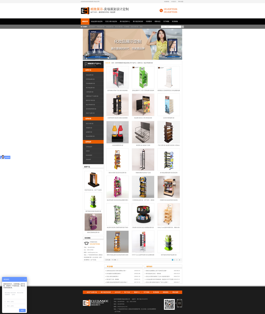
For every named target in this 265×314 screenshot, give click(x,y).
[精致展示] (85, 14)
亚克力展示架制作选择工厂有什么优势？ (157, 282)
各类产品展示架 (92, 292)
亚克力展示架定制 (111, 21)
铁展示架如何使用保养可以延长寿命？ (117, 282)
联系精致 (175, 21)
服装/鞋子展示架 (90, 100)
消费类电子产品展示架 (92, 96)
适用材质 (88, 118)
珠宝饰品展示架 (90, 87)
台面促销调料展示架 (117, 145)
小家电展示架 (89, 92)
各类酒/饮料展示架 (91, 109)
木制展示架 (89, 128)
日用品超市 (89, 146)
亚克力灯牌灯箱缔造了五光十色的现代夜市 (158, 276)
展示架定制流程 (138, 21)
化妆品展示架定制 (96, 21)
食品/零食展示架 (90, 104)
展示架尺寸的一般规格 (113, 279)
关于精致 (166, 21)
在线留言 (173, 1)
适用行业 (88, 70)
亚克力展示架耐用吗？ (113, 276)
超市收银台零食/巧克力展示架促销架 (117, 90)
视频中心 (137, 292)
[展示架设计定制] (132, 44)
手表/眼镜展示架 (90, 83)
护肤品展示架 (100, 26)
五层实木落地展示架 (168, 118)
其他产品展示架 (90, 113)
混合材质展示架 (90, 136)
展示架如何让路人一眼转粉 (153, 273)
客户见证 (127, 292)
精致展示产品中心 (94, 63)
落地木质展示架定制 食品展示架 (117, 172)
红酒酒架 (126, 26)
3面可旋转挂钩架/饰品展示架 (93, 211)
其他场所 (88, 159)
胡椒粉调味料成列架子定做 (143, 172)
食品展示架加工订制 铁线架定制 (143, 118)
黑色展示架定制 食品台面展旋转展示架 (143, 227)
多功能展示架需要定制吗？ (114, 273)
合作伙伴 (117, 292)
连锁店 (88, 151)
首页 (112, 63)
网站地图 (180, 1)
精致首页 (85, 21)
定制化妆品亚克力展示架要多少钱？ (116, 270)
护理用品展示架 (90, 79)
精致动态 (157, 21)
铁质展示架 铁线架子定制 (143, 145)
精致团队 (166, 292)
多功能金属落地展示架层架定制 (168, 172)
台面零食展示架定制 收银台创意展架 (117, 118)
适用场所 (88, 142)
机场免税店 (89, 155)
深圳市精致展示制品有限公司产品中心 (125, 63)
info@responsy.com (93, 252)
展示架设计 (92, 26)
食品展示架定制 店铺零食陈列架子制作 (117, 227)
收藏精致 (166, 1)
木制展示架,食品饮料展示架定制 (169, 200)
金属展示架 (89, 132)
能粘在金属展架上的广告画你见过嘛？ (156, 270)
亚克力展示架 (119, 26)
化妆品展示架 (109, 26)
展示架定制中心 (125, 21)
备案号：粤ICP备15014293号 (140, 299)
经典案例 (149, 21)
